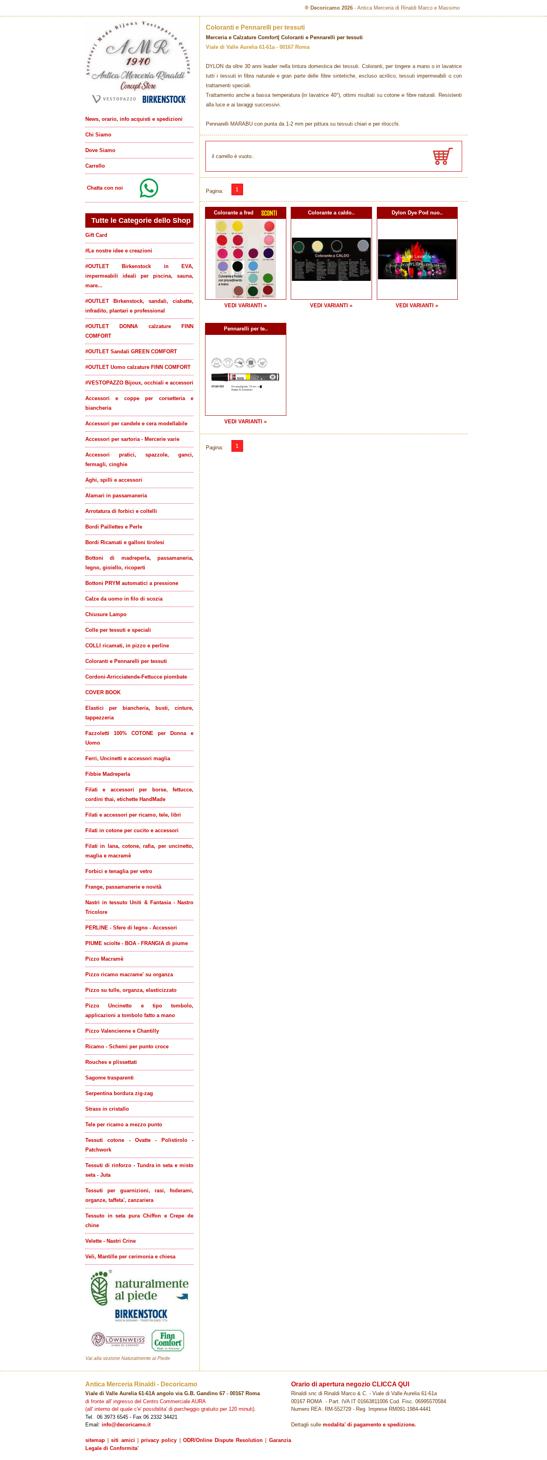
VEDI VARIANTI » (245, 305)
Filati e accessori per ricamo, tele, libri (133, 815)
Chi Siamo (98, 135)
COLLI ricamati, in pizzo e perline (127, 646)
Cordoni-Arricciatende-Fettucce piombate (136, 677)
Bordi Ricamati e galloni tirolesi (124, 542)
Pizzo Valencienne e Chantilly (122, 1031)
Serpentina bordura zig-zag (119, 1093)
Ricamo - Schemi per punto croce (127, 1046)
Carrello (95, 166)
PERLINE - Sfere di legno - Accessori (131, 928)
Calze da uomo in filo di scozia (124, 599)
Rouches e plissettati (111, 1062)
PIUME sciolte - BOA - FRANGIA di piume (136, 943)
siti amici (123, 1440)
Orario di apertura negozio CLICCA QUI (350, 1384)
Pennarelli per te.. (246, 329)
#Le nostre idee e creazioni (118, 251)
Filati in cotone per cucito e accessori (132, 830)
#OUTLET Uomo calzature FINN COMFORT (138, 367)
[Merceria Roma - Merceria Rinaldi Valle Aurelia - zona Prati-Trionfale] (139, 103)
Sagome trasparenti (109, 1078)
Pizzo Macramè (104, 959)
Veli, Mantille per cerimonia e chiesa (130, 1257)
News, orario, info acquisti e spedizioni (134, 119)
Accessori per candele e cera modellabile (136, 424)
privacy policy (159, 1440)
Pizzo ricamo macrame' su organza (129, 974)
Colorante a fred (233, 213)
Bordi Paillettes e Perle (113, 527)
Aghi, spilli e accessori (113, 480)
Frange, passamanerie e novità (123, 887)
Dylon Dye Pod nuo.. (417, 213)
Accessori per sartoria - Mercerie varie (132, 439)
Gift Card (96, 235)
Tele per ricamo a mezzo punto (123, 1125)
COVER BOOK (103, 692)
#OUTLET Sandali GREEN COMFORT (131, 351)
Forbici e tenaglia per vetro (118, 871)
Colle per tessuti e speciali (118, 630)
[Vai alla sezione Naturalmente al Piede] (139, 1353)
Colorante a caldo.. (331, 213)
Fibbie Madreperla (107, 774)
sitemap (95, 1440)
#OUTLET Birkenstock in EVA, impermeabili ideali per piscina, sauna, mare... (139, 275)
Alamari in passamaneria (116, 496)
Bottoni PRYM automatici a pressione (131, 583)
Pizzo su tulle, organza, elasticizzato (131, 990)
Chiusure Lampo (106, 614)
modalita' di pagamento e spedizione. (369, 1425)
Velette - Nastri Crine (110, 1241)
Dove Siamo (100, 150)
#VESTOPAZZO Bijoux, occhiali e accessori (139, 383)
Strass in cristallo (107, 1109)
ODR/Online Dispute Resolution (223, 1440)
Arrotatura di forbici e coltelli (121, 511)
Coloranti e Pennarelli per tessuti (126, 661)
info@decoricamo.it (126, 1425)
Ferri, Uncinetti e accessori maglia (127, 758)
